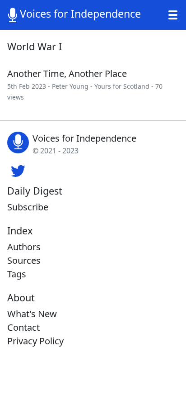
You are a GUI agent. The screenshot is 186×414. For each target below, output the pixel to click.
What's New (32, 314)
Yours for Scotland (121, 86)
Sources (24, 260)
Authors (24, 247)
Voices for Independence (80, 13)
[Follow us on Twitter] (18, 170)
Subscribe (27, 207)
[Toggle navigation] (173, 15)
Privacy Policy (35, 341)
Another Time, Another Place (67, 73)
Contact (23, 327)
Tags (16, 274)
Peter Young (70, 86)
